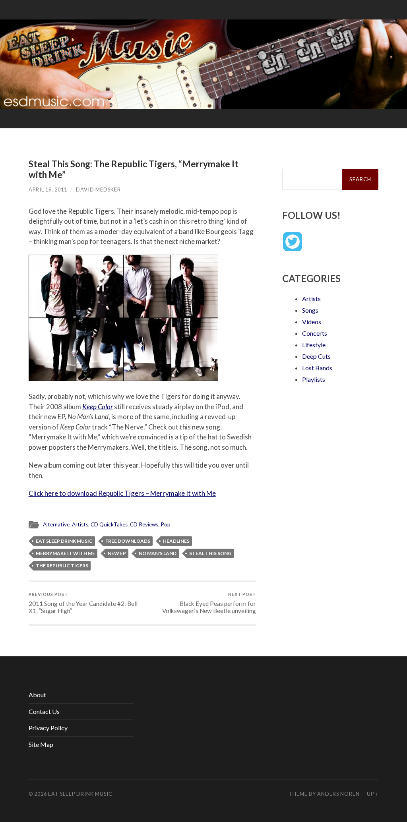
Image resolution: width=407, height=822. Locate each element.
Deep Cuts (316, 356)
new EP (117, 553)
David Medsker (98, 189)
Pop (166, 524)
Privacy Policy (48, 727)
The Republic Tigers (62, 566)
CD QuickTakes (109, 524)
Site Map (41, 744)
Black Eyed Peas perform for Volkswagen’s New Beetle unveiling (209, 603)
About (37, 694)
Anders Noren (338, 794)
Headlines (176, 541)
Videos (311, 321)
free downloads (127, 541)
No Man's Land (157, 553)
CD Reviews (144, 524)
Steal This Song (210, 553)
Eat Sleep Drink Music (64, 541)
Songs (310, 310)
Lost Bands (317, 367)
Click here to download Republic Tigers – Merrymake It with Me (122, 493)
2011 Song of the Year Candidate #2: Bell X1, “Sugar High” (83, 603)
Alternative (56, 524)
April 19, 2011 (48, 189)
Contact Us (44, 711)
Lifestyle (314, 344)
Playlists (313, 379)
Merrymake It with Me (65, 553)
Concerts (314, 333)
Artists (80, 524)
